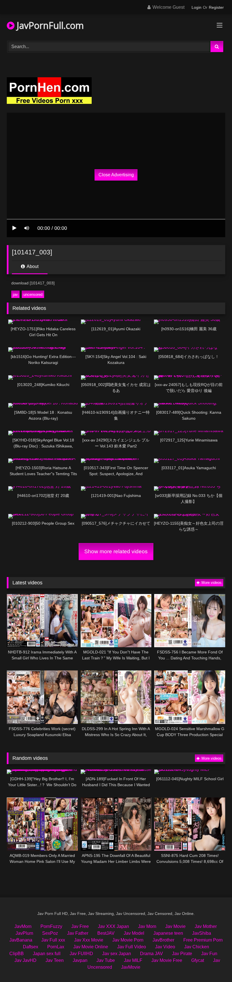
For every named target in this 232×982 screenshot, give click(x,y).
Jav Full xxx (53, 940)
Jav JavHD (25, 960)
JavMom (22, 926)
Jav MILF (133, 960)
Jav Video (165, 946)
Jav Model (134, 933)
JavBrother (163, 940)
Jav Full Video (131, 946)
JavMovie (130, 967)
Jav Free (80, 926)
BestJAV (106, 933)
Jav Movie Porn (127, 940)
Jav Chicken (196, 946)
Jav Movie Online (90, 946)
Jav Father (77, 933)
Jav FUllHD (81, 953)
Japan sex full (47, 953)
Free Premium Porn (203, 940)
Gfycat (197, 960)
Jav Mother (206, 926)
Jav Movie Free (166, 960)
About (32, 266)
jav (15, 294)
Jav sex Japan (116, 953)
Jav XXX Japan (113, 926)
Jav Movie (175, 926)
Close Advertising (116, 174)
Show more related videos (116, 551)
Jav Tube (105, 960)
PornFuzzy (51, 926)
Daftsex (30, 946)
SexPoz (50, 933)
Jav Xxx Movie (88, 940)
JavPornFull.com (49, 25)
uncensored (32, 294)
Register (216, 7)
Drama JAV (151, 953)
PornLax (55, 946)
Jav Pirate (182, 953)
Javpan (80, 960)
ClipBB (16, 953)
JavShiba (201, 933)
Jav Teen (55, 960)
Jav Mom (147, 926)
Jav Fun (209, 953)
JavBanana (20, 940)
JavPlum (24, 933)
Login (196, 7)
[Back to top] (214, 965)
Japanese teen (168, 933)
